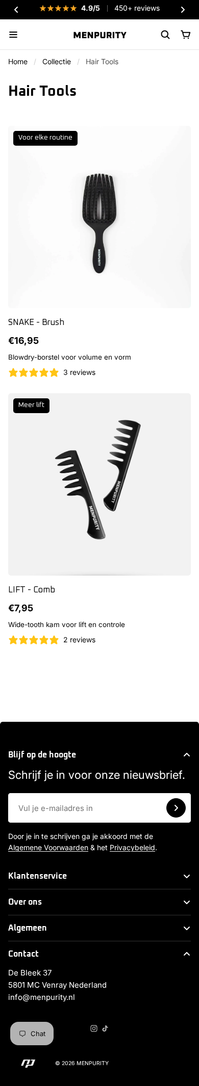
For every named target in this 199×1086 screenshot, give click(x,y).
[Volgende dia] (183, 10)
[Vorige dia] (16, 10)
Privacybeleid (132, 847)
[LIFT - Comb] (99, 484)
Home (18, 61)
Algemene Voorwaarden (48, 847)
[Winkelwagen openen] (186, 34)
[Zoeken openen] (165, 34)
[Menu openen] (13, 34)
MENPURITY (93, 1063)
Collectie (56, 61)
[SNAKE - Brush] (99, 217)
